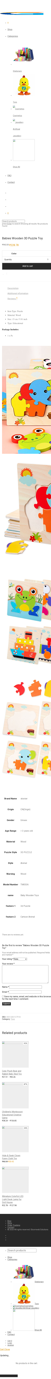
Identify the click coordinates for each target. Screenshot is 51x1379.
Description (12, 288)
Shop (9, 29)
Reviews (12, 298)
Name (5, 987)
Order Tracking (13, 1225)
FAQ (9, 175)
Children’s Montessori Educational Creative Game (12, 1114)
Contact (11, 182)
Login (9, 1343)
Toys (13, 1019)
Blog (9, 1221)
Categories (12, 36)
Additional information (17, 293)
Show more (6, 1077)
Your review (8, 963)
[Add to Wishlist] (4, 273)
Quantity (8, 259)
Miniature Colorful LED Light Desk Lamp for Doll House (12, 1199)
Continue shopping (9, 1376)
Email (5, 992)
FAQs (9, 1223)
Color (14, 254)
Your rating (7, 959)
